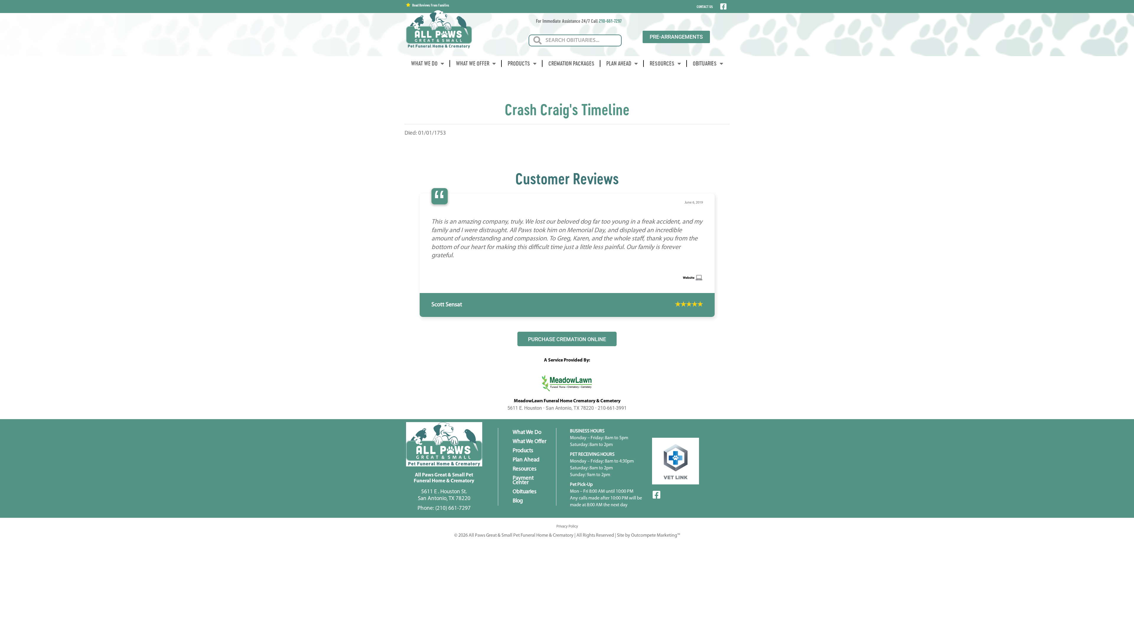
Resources (662, 63)
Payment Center (523, 523)
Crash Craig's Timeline (567, 109)
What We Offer (472, 63)
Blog (518, 543)
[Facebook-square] (656, 537)
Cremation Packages (571, 63)
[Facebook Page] (723, 6)
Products (519, 63)
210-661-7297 (610, 21)
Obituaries (705, 63)
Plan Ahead (618, 63)
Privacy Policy (567, 569)
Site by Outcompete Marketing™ (648, 577)
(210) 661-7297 (453, 551)
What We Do (424, 63)
